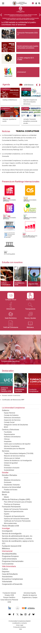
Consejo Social (9, 422)
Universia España (30, 593)
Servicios (5, 451)
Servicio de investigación (11, 534)
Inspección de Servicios (12, 420)
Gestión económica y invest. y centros (17, 539)
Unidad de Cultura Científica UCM (6, 389)
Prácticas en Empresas (12, 504)
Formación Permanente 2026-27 (27, 33)
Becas (4, 495)
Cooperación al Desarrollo (12, 584)
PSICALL (7, 465)
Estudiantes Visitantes (12, 485)
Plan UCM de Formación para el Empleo (18, 502)
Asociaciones (7, 577)
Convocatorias (7, 564)
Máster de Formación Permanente (16, 509)
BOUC (6, 427)
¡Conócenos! (21, 72)
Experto (6, 514)
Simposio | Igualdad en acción (9, 120)
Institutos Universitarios (12, 437)
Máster (6, 497)
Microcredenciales (10, 523)
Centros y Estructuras (10, 430)
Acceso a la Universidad (11, 487)
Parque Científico (9, 597)
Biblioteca (6, 549)
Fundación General (9, 593)
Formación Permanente (11, 507)
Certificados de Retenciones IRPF (13, 400)
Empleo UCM (9, 595)
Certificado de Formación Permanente (17, 521)
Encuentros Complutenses (12, 579)
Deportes (5, 572)
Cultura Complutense (6, 284)
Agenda (6, 84)
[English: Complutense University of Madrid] (33, 3)
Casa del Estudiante (10, 574)
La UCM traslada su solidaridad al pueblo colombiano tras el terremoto (18, 23)
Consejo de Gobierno (11, 415)
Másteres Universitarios (12, 480)
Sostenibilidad (9, 470)
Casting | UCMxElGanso (9, 100)
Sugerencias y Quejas (29, 597)
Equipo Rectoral (9, 413)
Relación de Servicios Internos (14, 456)
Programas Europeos (10, 556)
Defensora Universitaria (12, 418)
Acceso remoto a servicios (11, 395)
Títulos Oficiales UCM (10, 526)
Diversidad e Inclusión (11, 468)
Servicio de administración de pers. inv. (17, 536)
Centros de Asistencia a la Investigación (18, 460)
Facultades (8, 432)
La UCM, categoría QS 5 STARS (25, 58)
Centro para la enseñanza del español (17, 444)
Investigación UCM (19, 284)
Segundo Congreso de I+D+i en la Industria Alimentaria (30, 102)
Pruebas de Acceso (10, 490)
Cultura (5, 569)
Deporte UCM (33, 284)
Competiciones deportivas (10, 361)
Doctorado (7, 482)
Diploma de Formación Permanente (16, 519)
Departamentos (9, 434)
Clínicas (7, 439)
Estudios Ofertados (9, 475)
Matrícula (5, 492)
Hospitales (7, 441)
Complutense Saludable (19, 390)
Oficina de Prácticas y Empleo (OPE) (16, 499)
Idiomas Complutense (11, 446)
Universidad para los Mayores (14, 448)
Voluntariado (7, 582)
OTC (3, 544)
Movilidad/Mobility (9, 554)
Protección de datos (19, 627)
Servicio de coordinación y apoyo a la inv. (18, 541)
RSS (20, 629)
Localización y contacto (19, 623)
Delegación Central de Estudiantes (16, 425)
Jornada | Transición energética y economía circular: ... (30, 121)
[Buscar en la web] (39, 3)
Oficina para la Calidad (12, 458)
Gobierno (5, 410)
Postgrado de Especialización (14, 516)
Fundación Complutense (33, 390)
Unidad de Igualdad (11, 463)
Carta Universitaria (9, 559)
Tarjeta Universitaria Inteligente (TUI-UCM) (18, 453)
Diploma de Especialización (13, 511)
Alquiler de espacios (30, 595)
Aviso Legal (19, 625)
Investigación (7, 531)
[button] (3, 15)
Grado (6, 478)
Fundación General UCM (11, 546)
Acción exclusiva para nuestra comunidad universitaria (27, 47)
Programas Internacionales (12, 561)
